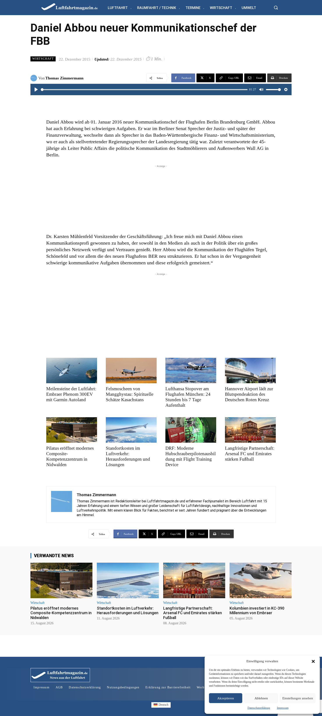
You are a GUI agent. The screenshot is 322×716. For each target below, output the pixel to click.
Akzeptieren (225, 698)
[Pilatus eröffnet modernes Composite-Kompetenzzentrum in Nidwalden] (71, 430)
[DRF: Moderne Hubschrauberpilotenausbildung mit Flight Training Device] (190, 430)
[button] (313, 661)
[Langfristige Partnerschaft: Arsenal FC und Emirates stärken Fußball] (250, 430)
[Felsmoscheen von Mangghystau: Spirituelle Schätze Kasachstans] (131, 370)
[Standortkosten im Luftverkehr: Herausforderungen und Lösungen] (131, 430)
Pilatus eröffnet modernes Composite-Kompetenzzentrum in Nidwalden (70, 456)
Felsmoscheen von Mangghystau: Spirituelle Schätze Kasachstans (129, 394)
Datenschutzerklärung (259, 707)
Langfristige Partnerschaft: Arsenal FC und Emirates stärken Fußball (249, 454)
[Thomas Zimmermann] (34, 78)
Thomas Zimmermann (64, 78)
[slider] (144, 90)
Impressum (282, 707)
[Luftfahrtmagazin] (73, 6)
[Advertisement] (161, 199)
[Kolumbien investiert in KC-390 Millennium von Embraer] (261, 580)
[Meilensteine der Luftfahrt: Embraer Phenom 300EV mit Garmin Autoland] (71, 370)
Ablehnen (261, 698)
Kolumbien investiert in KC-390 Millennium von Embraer (257, 610)
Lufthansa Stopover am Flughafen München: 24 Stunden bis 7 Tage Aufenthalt (188, 397)
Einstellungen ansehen (297, 698)
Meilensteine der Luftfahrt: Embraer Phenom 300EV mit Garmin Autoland (71, 394)
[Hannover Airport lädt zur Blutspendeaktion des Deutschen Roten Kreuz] (250, 370)
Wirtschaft (43, 58)
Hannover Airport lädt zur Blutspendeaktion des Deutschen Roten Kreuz (249, 394)
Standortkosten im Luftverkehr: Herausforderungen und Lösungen (128, 456)
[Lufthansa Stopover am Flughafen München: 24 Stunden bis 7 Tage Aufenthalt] (190, 370)
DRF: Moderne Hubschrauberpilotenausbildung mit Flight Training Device (190, 456)
